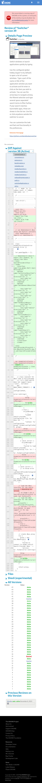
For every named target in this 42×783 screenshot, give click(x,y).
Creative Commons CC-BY (23, 776)
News (7, 762)
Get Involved (10, 726)
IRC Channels (10, 753)
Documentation (10, 747)
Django (27, 778)
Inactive (28, 599)
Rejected (29, 656)
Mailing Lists (10, 751)
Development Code (12, 758)
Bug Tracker (9, 756)
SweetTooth (8, 780)
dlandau (21, 39)
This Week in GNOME (12, 765)
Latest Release (10, 767)
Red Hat (17, 778)
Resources (9, 742)
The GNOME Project (12, 721)
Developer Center (11, 744)
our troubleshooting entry (20, 20)
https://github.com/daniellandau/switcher (23, 136)
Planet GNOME (10, 769)
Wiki (7, 749)
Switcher (13, 39)
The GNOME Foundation (13, 738)
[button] (31, 2)
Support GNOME (11, 728)
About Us (9, 724)
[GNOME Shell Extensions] (6, 2)
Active (29, 587)
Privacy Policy (10, 735)
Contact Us (9, 733)
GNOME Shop (10, 731)
